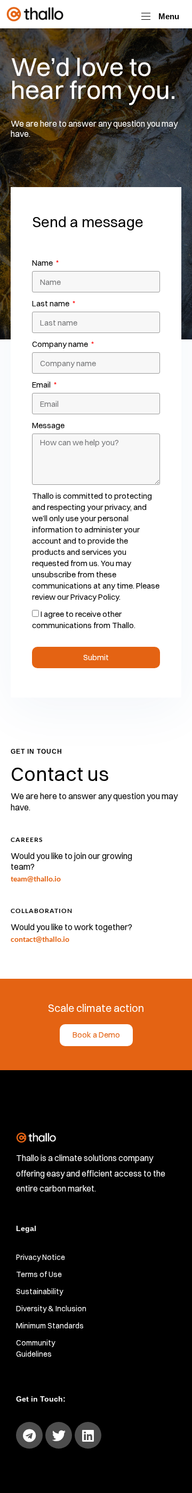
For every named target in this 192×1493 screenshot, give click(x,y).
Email (42, 385)
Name (43, 263)
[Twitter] (58, 1435)
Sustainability (39, 1291)
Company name (61, 344)
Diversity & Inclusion (51, 1308)
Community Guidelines (35, 1348)
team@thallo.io (36, 878)
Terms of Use (39, 1274)
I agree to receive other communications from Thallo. (83, 619)
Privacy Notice (40, 1257)
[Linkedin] (88, 1435)
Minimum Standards (50, 1325)
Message (48, 425)
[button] (160, 16)
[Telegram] (29, 1435)
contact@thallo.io (40, 938)
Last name (51, 303)
